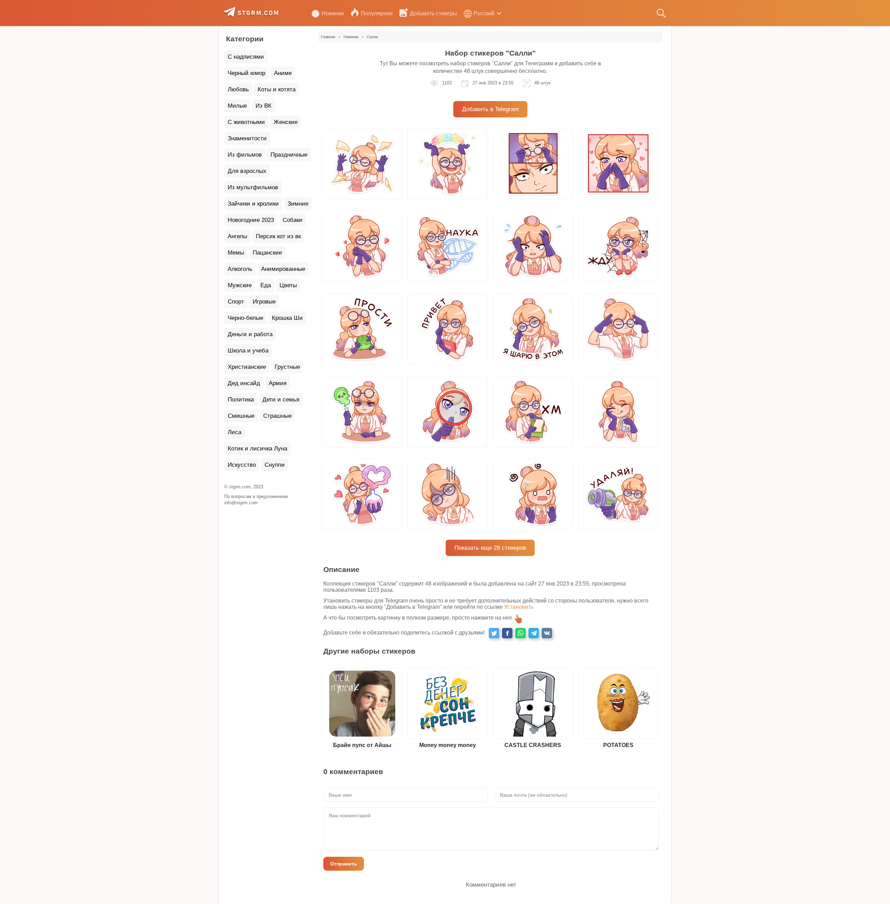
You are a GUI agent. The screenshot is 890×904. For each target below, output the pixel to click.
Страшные (277, 416)
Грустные (287, 367)
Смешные (241, 416)
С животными (246, 122)
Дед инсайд (244, 383)
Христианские (247, 367)
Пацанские (267, 252)
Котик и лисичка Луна (257, 448)
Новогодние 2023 (251, 220)
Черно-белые (245, 318)
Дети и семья (280, 399)
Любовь (238, 89)
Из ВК (264, 105)
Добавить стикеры (433, 13)
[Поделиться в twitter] (494, 633)
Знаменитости (247, 138)
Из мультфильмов (253, 187)
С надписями (246, 56)
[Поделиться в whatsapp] (520, 633)
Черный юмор (246, 73)
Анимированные (283, 269)
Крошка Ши (287, 318)
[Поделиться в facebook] (507, 633)
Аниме (283, 73)
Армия (277, 383)
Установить (518, 607)
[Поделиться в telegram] (533, 633)
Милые (237, 105)
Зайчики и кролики (253, 203)
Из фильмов (245, 154)
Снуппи (275, 465)
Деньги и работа (250, 334)
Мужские (240, 285)
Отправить (343, 863)
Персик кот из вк (278, 236)
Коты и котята (277, 89)
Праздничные (288, 154)
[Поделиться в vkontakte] (547, 633)
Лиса (234, 432)
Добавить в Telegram (490, 109)
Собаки (292, 220)
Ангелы (237, 236)
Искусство (242, 465)
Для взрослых (247, 171)
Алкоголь (240, 269)
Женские (286, 122)
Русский (484, 13)
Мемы (236, 252)
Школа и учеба (248, 350)
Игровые (264, 301)
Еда (265, 285)
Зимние (298, 203)
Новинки (333, 13)
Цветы (288, 285)
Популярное (377, 13)
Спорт (236, 301)
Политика (241, 399)
